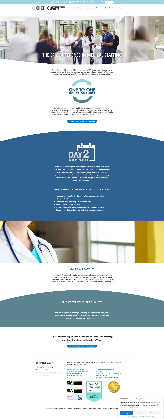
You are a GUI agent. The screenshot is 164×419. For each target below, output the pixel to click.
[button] (160, 399)
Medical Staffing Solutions (74, 8)
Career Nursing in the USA (74, 375)
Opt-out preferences (133, 416)
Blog (68, 377)
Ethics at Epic (114, 377)
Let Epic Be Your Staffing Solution (82, 121)
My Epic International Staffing (105, 369)
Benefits (104, 8)
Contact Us (122, 8)
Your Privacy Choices (115, 373)
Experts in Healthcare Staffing (75, 369)
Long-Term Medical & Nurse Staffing (77, 371)
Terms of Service (150, 416)
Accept (127, 413)
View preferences (155, 413)
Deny (140, 413)
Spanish (110, 362)
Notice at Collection (103, 377)
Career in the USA (92, 8)
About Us (112, 8)
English (103, 362)
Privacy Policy (141, 416)
